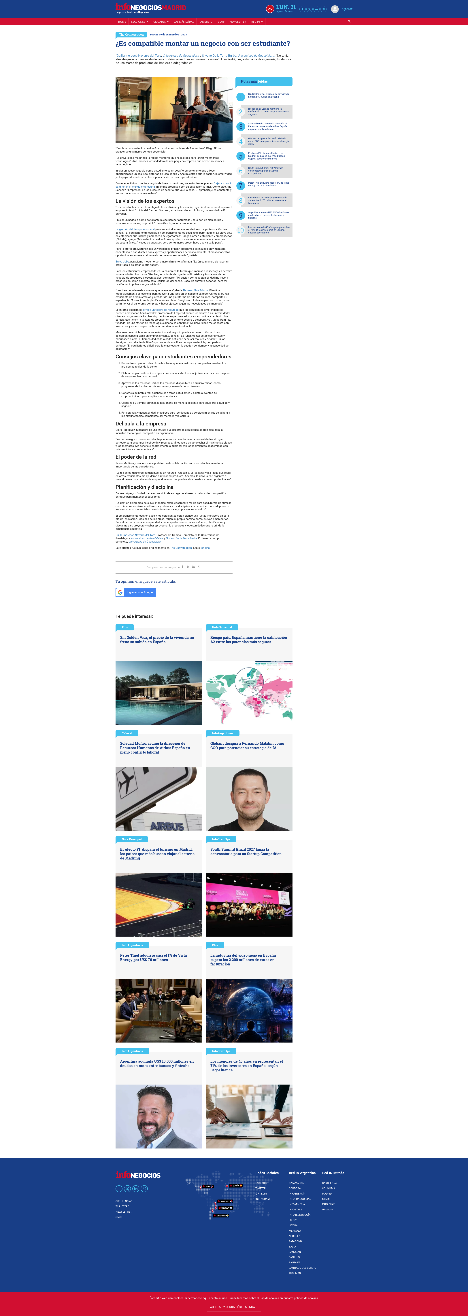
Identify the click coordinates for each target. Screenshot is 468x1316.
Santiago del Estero (302, 1267)
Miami (326, 1198)
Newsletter (238, 21)
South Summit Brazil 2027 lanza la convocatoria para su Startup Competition (265, 171)
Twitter (260, 1188)
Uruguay (327, 1209)
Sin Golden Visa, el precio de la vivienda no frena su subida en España (268, 95)
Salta (292, 1246)
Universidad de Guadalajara (181, 55)
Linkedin (261, 1193)
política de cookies (306, 1298)
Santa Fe (294, 1262)
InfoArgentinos (222, 733)
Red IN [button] (256, 21)
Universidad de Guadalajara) (256, 55)
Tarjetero (205, 21)
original (205, 547)
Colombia (328, 1188)
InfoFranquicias (300, 1198)
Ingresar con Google (139, 592)
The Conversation (131, 34)
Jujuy (293, 1220)
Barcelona (329, 1183)
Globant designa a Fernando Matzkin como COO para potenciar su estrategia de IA (268, 141)
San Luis (294, 1257)
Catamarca (296, 1183)
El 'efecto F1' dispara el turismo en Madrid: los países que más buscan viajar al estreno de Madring (266, 156)
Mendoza (295, 1230)
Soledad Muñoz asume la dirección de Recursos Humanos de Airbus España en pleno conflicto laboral (267, 126)
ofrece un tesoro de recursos (161, 309)
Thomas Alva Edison (195, 290)
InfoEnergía (297, 1193)
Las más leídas (184, 21)
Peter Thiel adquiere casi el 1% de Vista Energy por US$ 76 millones (268, 184)
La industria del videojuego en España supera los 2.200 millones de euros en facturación (267, 200)
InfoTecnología (299, 1214)
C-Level (127, 733)
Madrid (327, 1193)
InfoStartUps (221, 839)
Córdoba (295, 1188)
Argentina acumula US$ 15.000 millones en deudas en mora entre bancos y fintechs (268, 215)
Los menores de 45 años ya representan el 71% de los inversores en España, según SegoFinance (269, 230)
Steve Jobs (122, 261)
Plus (125, 627)
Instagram (262, 1198)
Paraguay (328, 1204)
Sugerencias (124, 1201)
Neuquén (295, 1236)
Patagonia (296, 1241)
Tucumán (295, 1273)
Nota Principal (222, 627)
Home (122, 21)
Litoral (294, 1225)
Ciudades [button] (160, 21)
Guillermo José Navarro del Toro (139, 55)
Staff (221, 21)
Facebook (261, 1183)
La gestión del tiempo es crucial (135, 229)
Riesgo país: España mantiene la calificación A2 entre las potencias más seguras (268, 111)
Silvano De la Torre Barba (219, 55)
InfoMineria (297, 1204)
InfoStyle (295, 1209)
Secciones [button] (138, 21)
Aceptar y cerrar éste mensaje (234, 1307)
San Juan (295, 1251)
